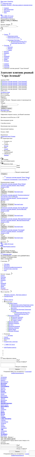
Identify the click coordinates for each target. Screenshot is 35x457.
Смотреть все (4, 289)
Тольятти (3, 423)
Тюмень (3, 426)
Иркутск (3, 389)
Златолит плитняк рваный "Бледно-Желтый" (14, 209)
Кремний (3, 283)
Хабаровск (4, 431)
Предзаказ (4, 106)
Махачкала (4, 400)
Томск (2, 425)
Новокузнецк (4, 405)
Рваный (6, 155)
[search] (17, 26)
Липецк (3, 398)
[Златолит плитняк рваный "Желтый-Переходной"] (16, 219)
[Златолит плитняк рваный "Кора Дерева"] (13, 184)
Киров (2, 394)
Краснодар (4, 395)
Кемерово (3, 392)
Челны (3, 432)
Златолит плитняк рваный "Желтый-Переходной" (15, 221)
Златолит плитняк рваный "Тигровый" (12, 232)
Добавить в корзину (6, 108)
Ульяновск (4, 428)
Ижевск (3, 388)
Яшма (2, 286)
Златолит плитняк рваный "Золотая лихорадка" (14, 198)
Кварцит (3, 280)
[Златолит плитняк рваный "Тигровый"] (13, 230)
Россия (6, 146)
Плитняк (3, 277)
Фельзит (3, 288)
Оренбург (3, 409)
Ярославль (4, 435)
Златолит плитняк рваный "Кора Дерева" (13, 186)
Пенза (2, 411)
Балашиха (3, 378)
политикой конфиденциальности (21, 372)
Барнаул (3, 380)
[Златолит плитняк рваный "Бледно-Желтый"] (14, 207)
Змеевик (3, 285)
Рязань (2, 415)
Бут (2, 281)
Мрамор (3, 278)
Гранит (3, 275)
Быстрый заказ (5, 110)
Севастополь (4, 421)
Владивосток (4, 381)
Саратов (3, 420)
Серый (6, 149)
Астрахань (4, 377)
